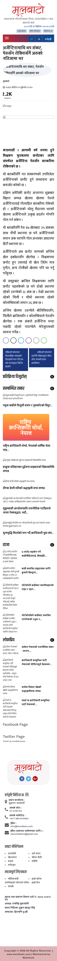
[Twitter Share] (13, 340)
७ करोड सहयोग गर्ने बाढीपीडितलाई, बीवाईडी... (34, 554)
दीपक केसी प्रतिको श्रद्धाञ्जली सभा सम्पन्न (24, 488)
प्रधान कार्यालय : (17, 800)
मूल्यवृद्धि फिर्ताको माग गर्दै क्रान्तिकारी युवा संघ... (28, 533)
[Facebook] (22, 778)
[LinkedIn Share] (21, 340)
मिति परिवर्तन (35, 31)
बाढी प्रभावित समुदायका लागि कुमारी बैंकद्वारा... (36, 570)
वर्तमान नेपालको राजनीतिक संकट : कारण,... (38, 649)
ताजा (6, 545)
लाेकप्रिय (8, 640)
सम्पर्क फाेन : (16, 808)
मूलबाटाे (6, 81)
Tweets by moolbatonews (14, 741)
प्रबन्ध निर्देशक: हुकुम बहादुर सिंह (20, 908)
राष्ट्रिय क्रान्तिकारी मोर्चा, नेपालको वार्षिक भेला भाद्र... (26, 448)
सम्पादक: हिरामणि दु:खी (16, 912)
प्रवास (10, 861)
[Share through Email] (36, 340)
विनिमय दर (48, 31)
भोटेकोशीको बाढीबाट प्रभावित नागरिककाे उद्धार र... (36, 617)
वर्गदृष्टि (48, 39)
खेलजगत (12, 857)
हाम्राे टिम (36, 883)
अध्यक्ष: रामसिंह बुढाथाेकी (17, 903)
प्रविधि (34, 861)
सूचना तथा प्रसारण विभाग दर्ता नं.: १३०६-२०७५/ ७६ (28, 898)
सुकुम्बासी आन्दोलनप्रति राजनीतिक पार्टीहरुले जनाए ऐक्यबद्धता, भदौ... (27, 511)
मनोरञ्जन (12, 865)
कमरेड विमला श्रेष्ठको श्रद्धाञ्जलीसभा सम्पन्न (31, 689)
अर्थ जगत (36, 853)
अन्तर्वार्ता (12, 853)
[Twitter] (28, 778)
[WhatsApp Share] (44, 340)
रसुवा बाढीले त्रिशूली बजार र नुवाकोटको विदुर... (27, 405)
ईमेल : (13, 823)
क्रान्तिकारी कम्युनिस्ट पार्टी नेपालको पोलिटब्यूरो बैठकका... (37, 662)
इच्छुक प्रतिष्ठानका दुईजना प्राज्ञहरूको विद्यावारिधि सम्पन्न (28, 469)
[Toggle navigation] (7, 38)
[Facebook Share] (6, 340)
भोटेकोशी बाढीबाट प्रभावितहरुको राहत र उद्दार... (38, 587)
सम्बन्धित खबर (13, 388)
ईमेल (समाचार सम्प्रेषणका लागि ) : (26, 831)
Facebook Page (15, 724)
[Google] (35, 778)
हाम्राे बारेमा (22, 31)
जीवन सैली (37, 857)
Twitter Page (14, 736)
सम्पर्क (11, 886)
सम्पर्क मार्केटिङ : (17, 815)
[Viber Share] (29, 340)
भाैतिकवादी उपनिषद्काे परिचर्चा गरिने (16, 881)
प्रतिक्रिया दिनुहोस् (15, 376)
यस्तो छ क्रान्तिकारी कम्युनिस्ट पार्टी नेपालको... (36, 702)
